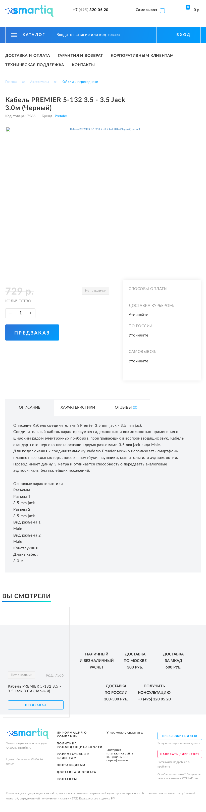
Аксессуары (39, 81)
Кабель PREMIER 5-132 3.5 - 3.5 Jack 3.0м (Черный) (34, 689)
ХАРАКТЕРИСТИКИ (78, 407)
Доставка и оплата (27, 56)
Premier (60, 116)
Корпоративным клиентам (142, 56)
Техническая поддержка (34, 65)
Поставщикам (71, 765)
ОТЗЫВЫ (126, 407)
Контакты (83, 65)
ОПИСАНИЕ (29, 407)
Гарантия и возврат (80, 56)
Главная (11, 81)
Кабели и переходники (80, 81)
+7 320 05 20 (91, 10)
